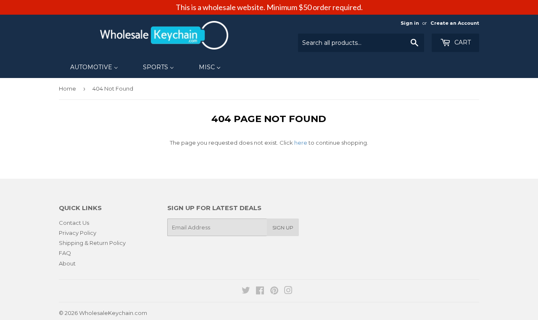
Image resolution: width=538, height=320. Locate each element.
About (67, 263)
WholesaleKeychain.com (113, 313)
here (300, 142)
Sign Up (282, 227)
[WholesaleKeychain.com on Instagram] (288, 291)
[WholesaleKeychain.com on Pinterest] (274, 291)
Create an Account (454, 23)
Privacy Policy (77, 232)
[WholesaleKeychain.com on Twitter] (246, 291)
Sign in (410, 23)
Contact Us (74, 222)
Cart (462, 42)
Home (67, 88)
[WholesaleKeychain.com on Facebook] (260, 291)
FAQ (65, 253)
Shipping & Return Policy (92, 242)
